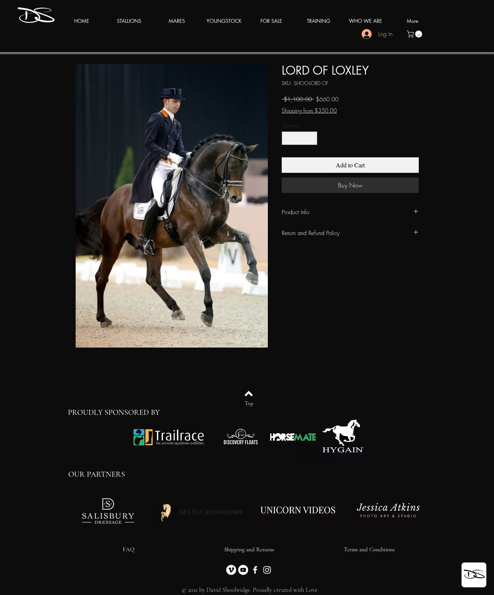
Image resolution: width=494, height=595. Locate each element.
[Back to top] (249, 393)
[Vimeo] (231, 570)
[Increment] (311, 138)
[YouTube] (243, 570)
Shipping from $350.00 (309, 110)
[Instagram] (267, 570)
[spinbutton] (299, 138)
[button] (415, 34)
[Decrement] (287, 138)
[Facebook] (255, 570)
